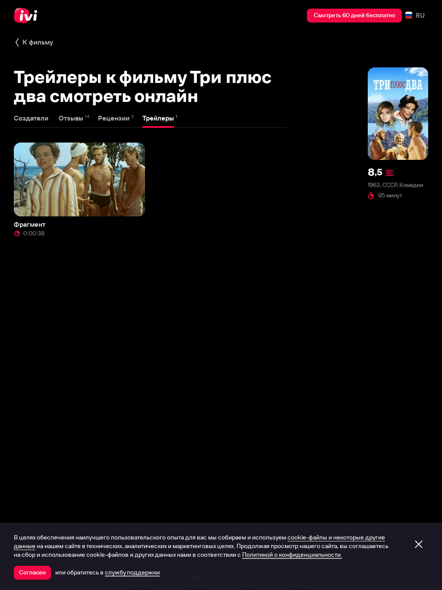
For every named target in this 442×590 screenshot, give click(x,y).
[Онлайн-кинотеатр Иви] (28, 15)
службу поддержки (132, 572)
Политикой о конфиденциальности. (292, 554)
